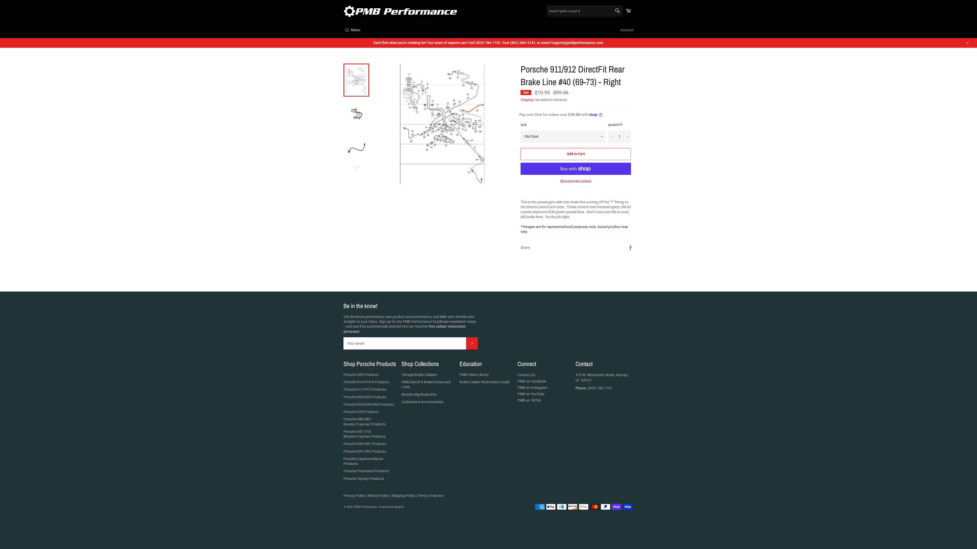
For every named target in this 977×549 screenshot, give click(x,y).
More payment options (575, 181)
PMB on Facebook (532, 381)
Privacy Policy (354, 496)
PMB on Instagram (532, 388)
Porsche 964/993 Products (364, 397)
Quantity (615, 125)
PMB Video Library (474, 375)
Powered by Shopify (391, 507)
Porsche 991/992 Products (364, 451)
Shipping (527, 100)
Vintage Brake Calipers (419, 375)
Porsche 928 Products (361, 412)
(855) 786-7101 (594, 388)
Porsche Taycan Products (363, 479)
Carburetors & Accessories (422, 402)
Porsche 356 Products (361, 375)
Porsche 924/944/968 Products (368, 404)
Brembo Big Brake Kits (419, 394)
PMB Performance (365, 507)
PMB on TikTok (529, 400)
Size (524, 125)
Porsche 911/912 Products (364, 389)
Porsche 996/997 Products (364, 444)
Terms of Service (430, 496)
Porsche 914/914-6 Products (366, 382)
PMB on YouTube (531, 394)
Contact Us (526, 375)
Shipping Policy (403, 496)
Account (627, 30)
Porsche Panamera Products (366, 471)
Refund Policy (378, 496)
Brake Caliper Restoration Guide (484, 382)
